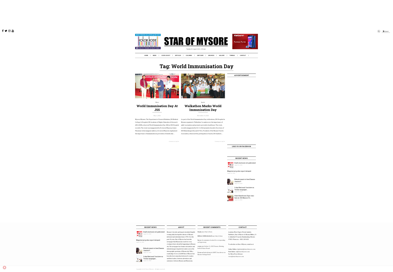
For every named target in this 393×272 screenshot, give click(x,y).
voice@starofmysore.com (236, 256)
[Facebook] (3, 31)
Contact (243, 55)
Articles (178, 55)
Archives (211, 55)
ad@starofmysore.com (243, 252)
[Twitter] (6, 31)
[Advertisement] (61, 14)
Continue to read (173, 141)
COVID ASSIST (165, 55)
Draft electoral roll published (245, 163)
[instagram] (9, 31)
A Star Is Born (208, 232)
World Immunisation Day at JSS (157, 108)
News (154, 55)
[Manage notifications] (4, 267)
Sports (203, 102)
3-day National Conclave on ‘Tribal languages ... (244, 189)
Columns (189, 55)
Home (146, 55)
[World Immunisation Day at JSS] (157, 98)
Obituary (200, 55)
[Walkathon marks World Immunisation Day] (203, 98)
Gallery (221, 55)
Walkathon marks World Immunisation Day (203, 108)
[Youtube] (13, 31)
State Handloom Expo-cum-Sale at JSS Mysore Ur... (244, 197)
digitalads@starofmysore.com (246, 249)
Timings (232, 55)
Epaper (386, 31)
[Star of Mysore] (191, 44)
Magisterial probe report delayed (239, 171)
